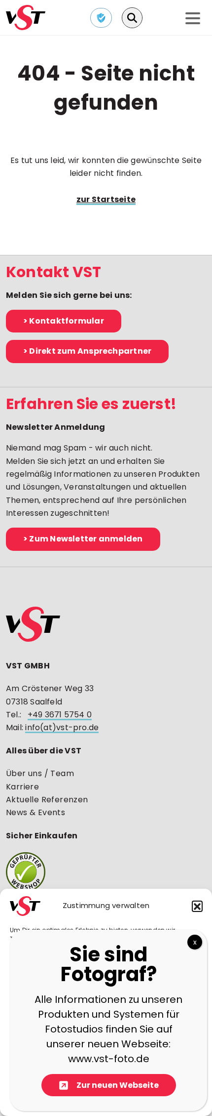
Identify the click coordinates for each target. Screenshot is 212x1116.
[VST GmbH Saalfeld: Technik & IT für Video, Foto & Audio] (25, 17)
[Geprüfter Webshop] (106, 872)
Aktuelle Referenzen (47, 799)
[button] (197, 906)
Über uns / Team (40, 773)
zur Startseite (106, 199)
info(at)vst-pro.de (62, 727)
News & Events (35, 812)
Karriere (22, 786)
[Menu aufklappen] (192, 19)
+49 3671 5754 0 (60, 714)
